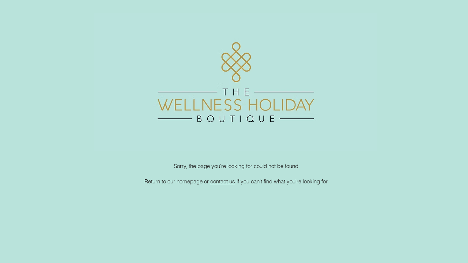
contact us (222, 181)
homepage (190, 181)
